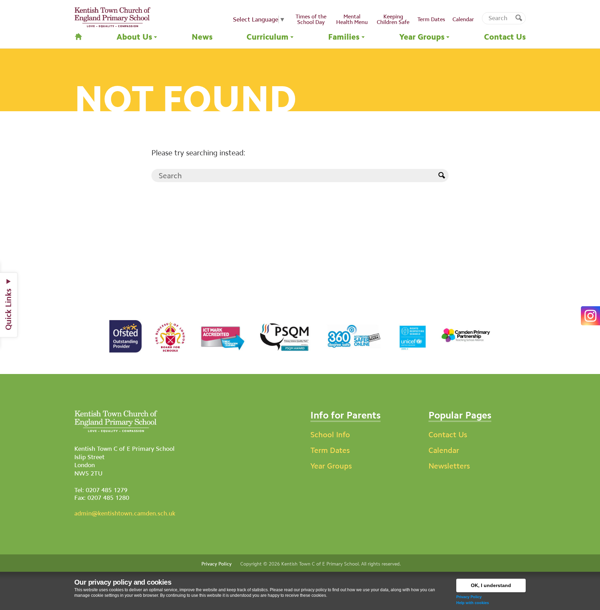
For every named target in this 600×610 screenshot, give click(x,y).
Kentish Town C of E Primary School (320, 564)
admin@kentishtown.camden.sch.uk (124, 513)
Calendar (443, 450)
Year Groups (331, 466)
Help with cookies (472, 603)
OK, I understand (491, 585)
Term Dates (330, 450)
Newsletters (449, 466)
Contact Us (447, 434)
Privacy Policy (469, 597)
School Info (330, 434)
